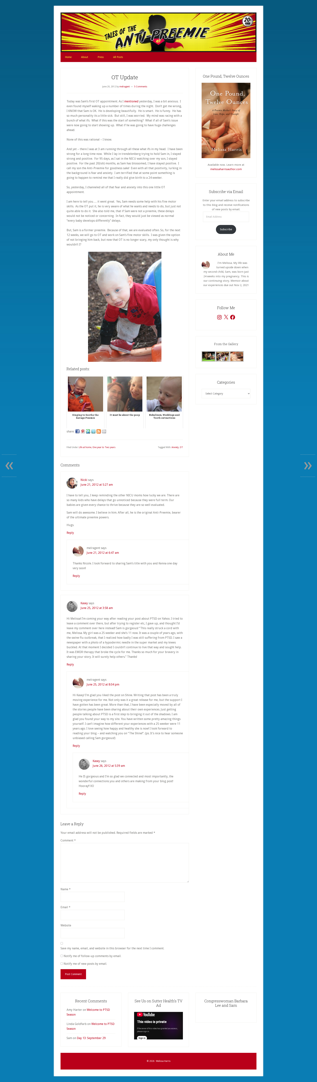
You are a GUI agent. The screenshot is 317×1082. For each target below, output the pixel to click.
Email (65, 907)
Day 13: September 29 (91, 1038)
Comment (68, 840)
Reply (70, 532)
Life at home (85, 447)
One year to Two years (103, 447)
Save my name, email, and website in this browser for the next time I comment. (112, 948)
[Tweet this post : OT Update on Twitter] (93, 431)
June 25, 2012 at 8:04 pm (103, 684)
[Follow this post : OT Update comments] (98, 431)
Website (66, 925)
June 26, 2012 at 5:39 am (109, 766)
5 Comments (140, 86)
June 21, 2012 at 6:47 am (103, 552)
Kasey (84, 603)
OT (181, 447)
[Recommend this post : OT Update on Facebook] (77, 431)
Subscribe (226, 229)
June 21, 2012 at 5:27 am (97, 484)
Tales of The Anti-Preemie (158, 32)
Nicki (84, 480)
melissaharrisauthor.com (226, 169)
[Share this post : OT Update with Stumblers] (88, 431)
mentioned (131, 101)
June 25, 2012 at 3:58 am (97, 608)
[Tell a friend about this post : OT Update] (104, 431)
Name (66, 889)
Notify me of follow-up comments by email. (92, 956)
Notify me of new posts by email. (85, 963)
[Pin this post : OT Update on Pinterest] (83, 431)
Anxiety (175, 447)
